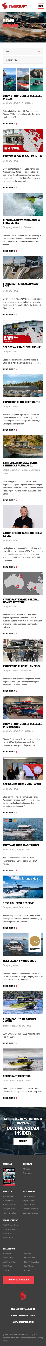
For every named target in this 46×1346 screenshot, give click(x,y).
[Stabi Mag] (13, 1176)
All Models (26, 1169)
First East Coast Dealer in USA (23, 156)
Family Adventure (9, 1209)
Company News (12, 60)
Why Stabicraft (8, 1197)
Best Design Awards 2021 (19, 961)
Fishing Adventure (9, 1213)
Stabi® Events (8, 1238)
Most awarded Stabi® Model (21, 845)
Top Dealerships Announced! (22, 784)
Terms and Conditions (28, 1338)
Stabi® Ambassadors (31, 1262)
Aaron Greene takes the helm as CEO (22, 534)
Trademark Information (11, 1338)
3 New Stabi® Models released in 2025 (22, 97)
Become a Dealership (30, 1213)
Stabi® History (8, 1258)
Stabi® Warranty (8, 1234)
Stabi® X (6, 1271)
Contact (27, 1271)
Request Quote (28, 1201)
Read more (9, 124)
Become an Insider (18, 1280)
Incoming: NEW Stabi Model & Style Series (21, 222)
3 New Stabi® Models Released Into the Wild (22, 725)
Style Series (27, 1177)
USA (7, 52)
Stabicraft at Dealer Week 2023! (20, 285)
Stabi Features (8, 1201)
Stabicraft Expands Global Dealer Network (21, 601)
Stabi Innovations (9, 1205)
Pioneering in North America (22, 666)
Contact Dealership (29, 1205)
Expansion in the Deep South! (21, 402)
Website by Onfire (31, 1335)
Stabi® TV (27, 1254)
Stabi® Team (7, 1266)
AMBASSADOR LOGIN (23, 1322)
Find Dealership (28, 1197)
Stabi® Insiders (29, 1258)
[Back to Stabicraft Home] (14, 6)
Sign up (23, 1141)
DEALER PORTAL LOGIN (23, 1309)
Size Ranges (27, 1173)
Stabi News (7, 1254)
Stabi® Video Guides (10, 1230)
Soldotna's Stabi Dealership (22, 347)
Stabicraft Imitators (17, 1076)
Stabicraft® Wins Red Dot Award (19, 1020)
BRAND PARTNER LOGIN (23, 1316)
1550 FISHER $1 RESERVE (18, 903)
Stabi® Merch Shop (10, 1262)
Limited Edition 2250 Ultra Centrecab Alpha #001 (20, 464)
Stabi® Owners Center (10, 1225)
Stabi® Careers (29, 1266)
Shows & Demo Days (30, 1209)
